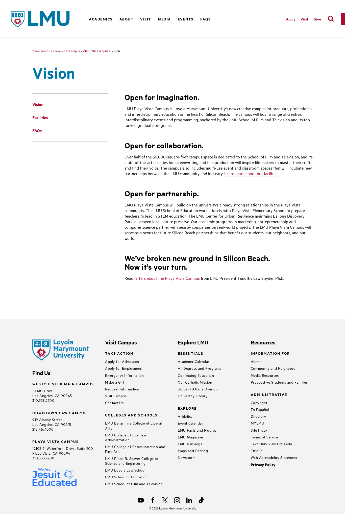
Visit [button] (145, 18)
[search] (331, 19)
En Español (260, 409)
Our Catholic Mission (195, 382)
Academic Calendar (193, 361)
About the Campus (95, 50)
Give (317, 18)
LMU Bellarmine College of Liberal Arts (133, 425)
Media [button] (164, 18)
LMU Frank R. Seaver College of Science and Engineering (131, 460)
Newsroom (186, 457)
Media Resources (265, 375)
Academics (101, 18)
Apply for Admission (122, 361)
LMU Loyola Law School (125, 470)
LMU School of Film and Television (134, 483)
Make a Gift (114, 382)
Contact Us (114, 402)
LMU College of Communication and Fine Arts (135, 449)
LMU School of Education (126, 476)
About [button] (126, 18)
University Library (192, 395)
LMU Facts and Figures (197, 430)
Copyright (259, 402)
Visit (304, 18)
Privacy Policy (263, 464)
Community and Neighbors (273, 368)
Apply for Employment (123, 368)
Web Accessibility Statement (274, 457)
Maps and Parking (193, 450)
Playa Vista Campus (66, 50)
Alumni (256, 361)
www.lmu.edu (41, 50)
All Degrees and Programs (199, 368)
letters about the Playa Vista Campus (167, 278)
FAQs (205, 18)
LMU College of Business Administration (126, 437)
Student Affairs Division (198, 388)
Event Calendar (190, 422)
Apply (290, 18)
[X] (165, 500)
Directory (258, 416)
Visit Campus (116, 395)
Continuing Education (196, 375)
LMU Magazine (190, 436)
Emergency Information (124, 375)
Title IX (257, 450)
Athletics (185, 416)
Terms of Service (264, 436)
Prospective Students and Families (279, 382)
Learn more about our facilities (251, 173)
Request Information (122, 388)
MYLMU (257, 422)
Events (185, 18)
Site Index (259, 430)
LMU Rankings (190, 443)
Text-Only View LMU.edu (271, 443)
